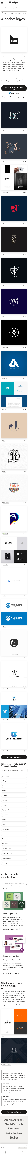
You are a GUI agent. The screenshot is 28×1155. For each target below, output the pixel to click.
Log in (25, 3)
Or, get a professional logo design (13, 97)
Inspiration (8, 7)
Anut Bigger (5, 192)
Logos (13, 7)
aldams (4, 595)
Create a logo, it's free (10, 929)
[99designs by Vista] (13, 2)
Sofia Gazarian (6, 502)
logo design (12, 70)
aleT (4, 130)
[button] (26, 1145)
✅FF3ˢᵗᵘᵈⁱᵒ (5, 533)
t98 (3, 1035)
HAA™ (4, 409)
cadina (4, 471)
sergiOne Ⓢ (5, 378)
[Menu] (2, 2)
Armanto (25, 54)
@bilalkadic (5, 688)
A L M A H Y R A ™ (6, 1064)
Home (2, 7)
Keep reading (14, 1079)
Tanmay (4, 626)
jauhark (4, 657)
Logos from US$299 (10, 973)
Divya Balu (5, 564)
